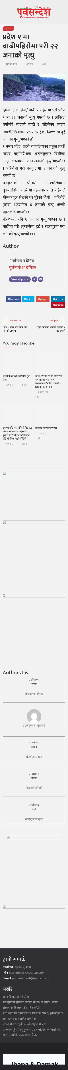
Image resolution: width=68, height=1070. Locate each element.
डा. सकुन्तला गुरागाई (34, 725)
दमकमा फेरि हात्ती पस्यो (46, 428)
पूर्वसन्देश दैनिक (11, 64)
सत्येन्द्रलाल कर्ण (34, 819)
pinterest (59, 299)
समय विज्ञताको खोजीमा (16, 997)
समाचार (8, 29)
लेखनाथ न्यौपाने (34, 788)
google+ (44, 299)
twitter (29, 299)
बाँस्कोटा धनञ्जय (34, 757)
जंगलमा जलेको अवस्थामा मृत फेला (16, 378)
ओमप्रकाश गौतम (34, 694)
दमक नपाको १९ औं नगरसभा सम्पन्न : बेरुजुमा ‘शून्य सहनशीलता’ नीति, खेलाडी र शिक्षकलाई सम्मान (48, 381)
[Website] (34, 279)
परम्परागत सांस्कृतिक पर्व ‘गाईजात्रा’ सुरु (24, 1024)
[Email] (40, 279)
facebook (14, 299)
